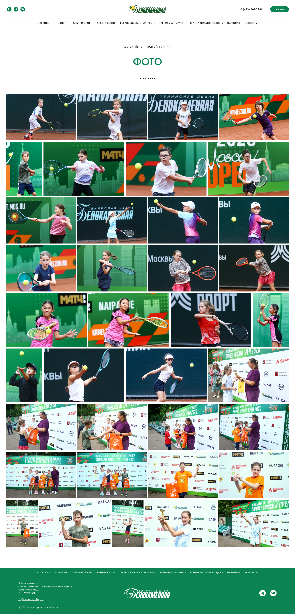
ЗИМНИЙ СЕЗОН (82, 23)
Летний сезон (106, 572)
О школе (43, 572)
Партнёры (233, 572)
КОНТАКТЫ (251, 23)
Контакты (251, 572)
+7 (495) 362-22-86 (251, 9)
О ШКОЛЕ (44, 23)
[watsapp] (9, 9)
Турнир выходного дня (205, 572)
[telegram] (16, 9)
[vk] (22, 9)
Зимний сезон (82, 572)
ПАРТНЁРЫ (233, 23)
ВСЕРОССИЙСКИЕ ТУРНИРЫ (136, 23)
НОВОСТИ (61, 23)
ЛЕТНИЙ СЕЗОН (106, 23)
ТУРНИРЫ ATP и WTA (171, 23)
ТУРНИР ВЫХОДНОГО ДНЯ (205, 23)
